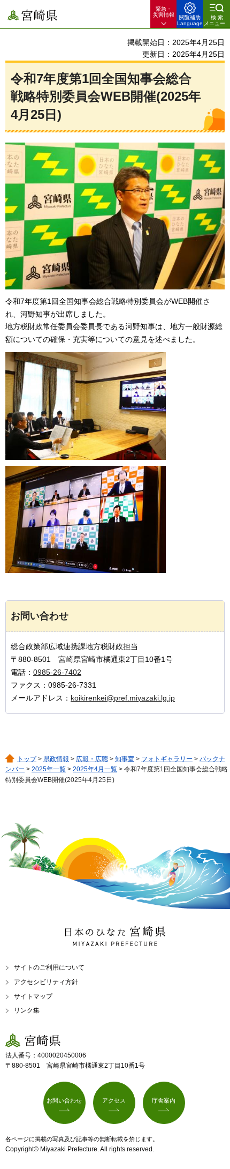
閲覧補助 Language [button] (190, 20)
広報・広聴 (92, 759)
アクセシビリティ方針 (46, 982)
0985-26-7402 (57, 672)
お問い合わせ (64, 1100)
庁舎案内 (163, 1100)
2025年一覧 (49, 769)
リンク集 (27, 1010)
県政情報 (56, 759)
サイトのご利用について (49, 967)
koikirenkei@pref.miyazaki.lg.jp (123, 698)
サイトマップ (33, 996)
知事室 (124, 759)
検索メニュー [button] (214, 20)
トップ (26, 759)
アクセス (114, 1100)
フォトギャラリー (167, 759)
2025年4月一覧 (95, 769)
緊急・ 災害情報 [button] (163, 12)
